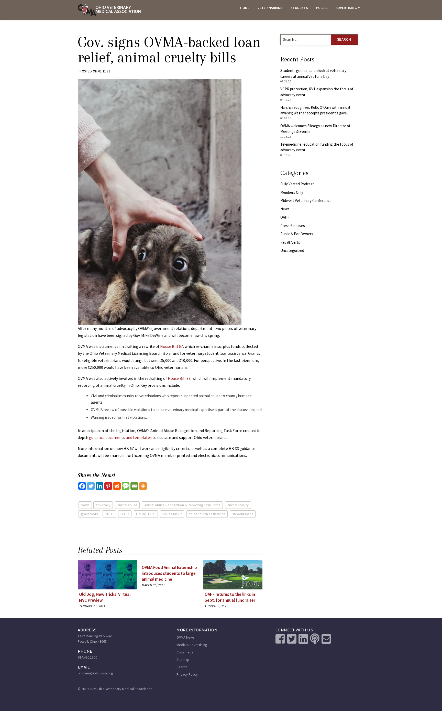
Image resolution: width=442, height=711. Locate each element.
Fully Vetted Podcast (297, 183)
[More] (143, 486)
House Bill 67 (171, 346)
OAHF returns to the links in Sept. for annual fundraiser (230, 597)
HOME (244, 7)
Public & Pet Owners (296, 233)
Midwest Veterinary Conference (306, 200)
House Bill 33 (179, 378)
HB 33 (109, 514)
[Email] (134, 486)
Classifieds (184, 652)
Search (181, 667)
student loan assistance (207, 514)
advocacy (103, 505)
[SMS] (125, 486)
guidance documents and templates (120, 437)
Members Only (291, 192)
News (85, 505)
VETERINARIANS (270, 7)
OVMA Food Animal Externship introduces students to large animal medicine (169, 573)
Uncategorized (292, 250)
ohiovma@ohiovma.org (95, 673)
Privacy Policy (187, 674)
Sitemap (182, 659)
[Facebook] (82, 486)
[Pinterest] (108, 486)
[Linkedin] (99, 486)
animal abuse (127, 505)
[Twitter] (91, 486)
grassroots (89, 514)
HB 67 (124, 514)
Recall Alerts (290, 242)
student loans (242, 514)
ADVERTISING (346, 7)
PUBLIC (321, 7)
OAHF (285, 217)
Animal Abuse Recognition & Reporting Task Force (182, 505)
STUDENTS (299, 7)
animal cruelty (238, 505)
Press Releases (292, 225)
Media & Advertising (191, 644)
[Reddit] (117, 486)
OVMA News (185, 637)
